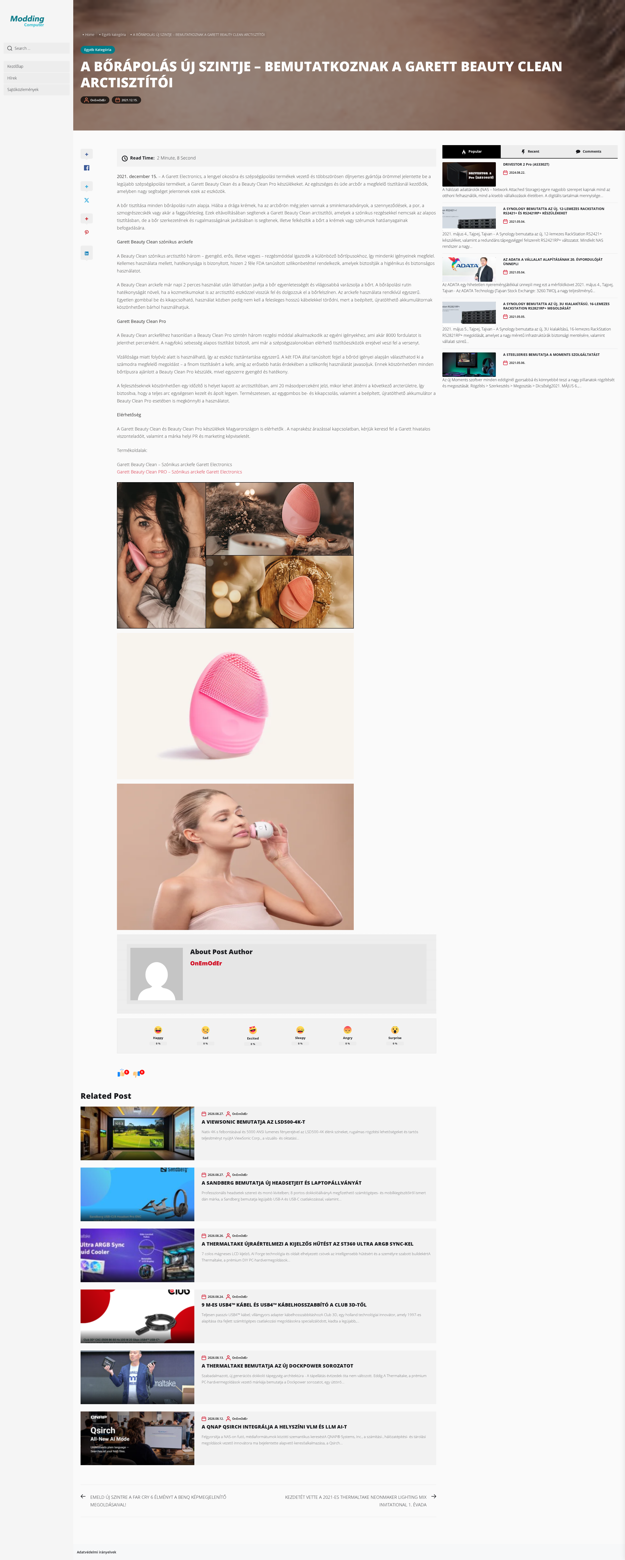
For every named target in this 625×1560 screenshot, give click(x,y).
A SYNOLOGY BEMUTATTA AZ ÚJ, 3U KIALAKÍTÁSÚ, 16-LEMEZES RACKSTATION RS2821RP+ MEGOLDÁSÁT (556, 305)
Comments (591, 151)
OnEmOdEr (98, 100)
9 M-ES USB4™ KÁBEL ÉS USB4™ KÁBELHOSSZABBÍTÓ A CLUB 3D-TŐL (284, 1304)
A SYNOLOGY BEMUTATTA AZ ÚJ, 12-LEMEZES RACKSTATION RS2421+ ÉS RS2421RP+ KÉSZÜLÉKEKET (553, 210)
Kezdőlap (15, 66)
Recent (533, 151)
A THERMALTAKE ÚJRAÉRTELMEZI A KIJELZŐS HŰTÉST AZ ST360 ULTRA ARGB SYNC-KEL (308, 1243)
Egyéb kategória (97, 49)
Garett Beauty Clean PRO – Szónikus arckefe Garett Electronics (179, 472)
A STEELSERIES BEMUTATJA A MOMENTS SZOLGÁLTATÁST (551, 354)
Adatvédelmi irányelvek (96, 1552)
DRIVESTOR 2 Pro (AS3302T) (526, 164)
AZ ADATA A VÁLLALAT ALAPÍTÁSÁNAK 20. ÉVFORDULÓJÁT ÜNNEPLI (553, 261)
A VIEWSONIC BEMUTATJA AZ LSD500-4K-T (253, 1122)
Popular (475, 151)
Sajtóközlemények (23, 89)
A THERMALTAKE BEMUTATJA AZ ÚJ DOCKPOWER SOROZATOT (277, 1365)
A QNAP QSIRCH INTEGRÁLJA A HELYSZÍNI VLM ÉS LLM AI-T (274, 1426)
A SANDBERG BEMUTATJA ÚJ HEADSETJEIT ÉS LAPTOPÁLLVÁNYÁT (282, 1183)
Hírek (12, 78)
